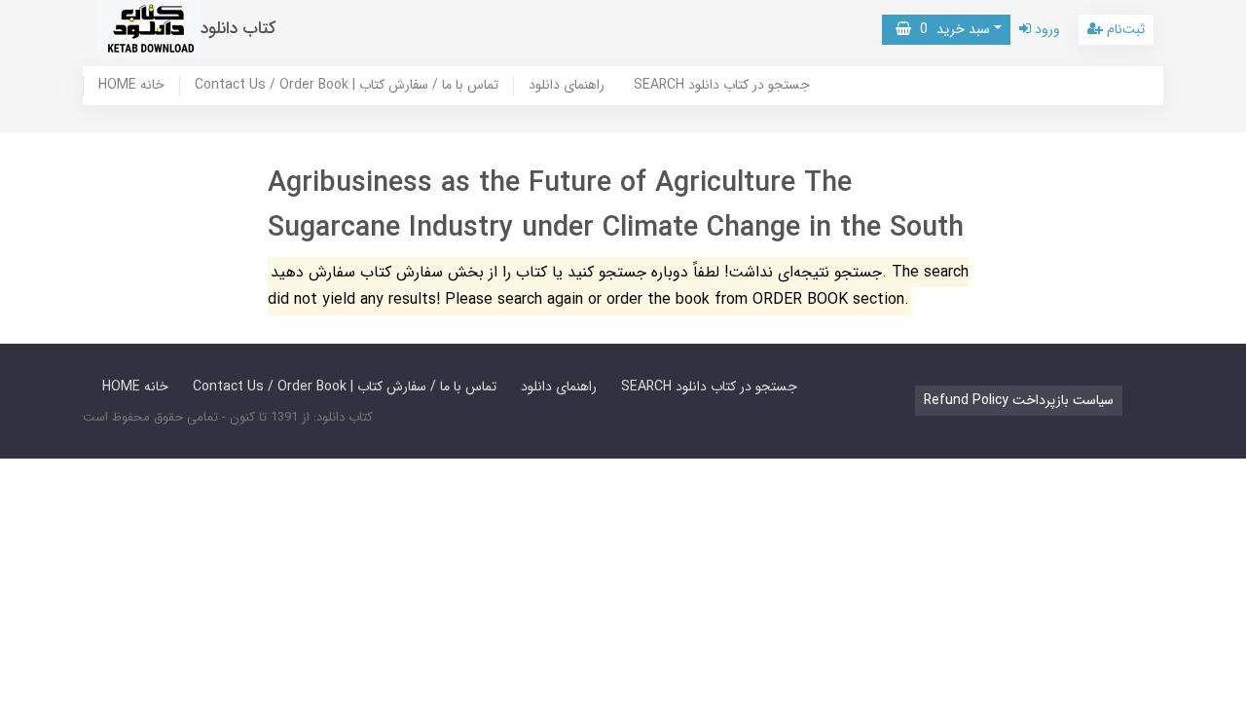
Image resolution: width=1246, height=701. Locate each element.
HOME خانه (131, 85)
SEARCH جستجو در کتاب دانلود (722, 85)
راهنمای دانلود (567, 85)
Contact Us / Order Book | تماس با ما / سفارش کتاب (346, 85)
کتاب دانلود (238, 29)
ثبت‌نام (1124, 29)
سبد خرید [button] (950, 29)
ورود (1045, 29)
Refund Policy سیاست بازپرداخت (1019, 400)
